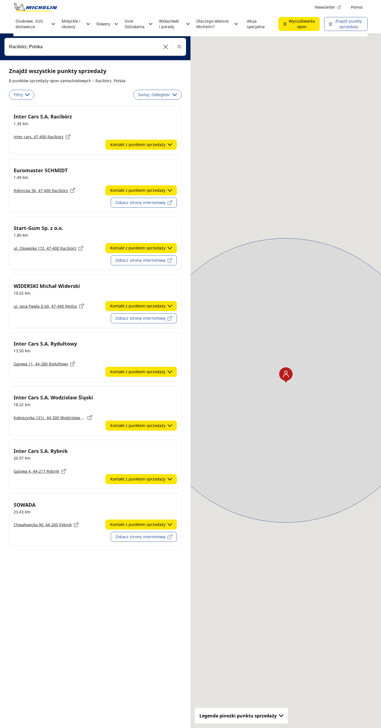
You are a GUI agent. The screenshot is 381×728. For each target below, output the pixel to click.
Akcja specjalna (256, 23)
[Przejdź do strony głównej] (35, 7)
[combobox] (95, 47)
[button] (166, 47)
